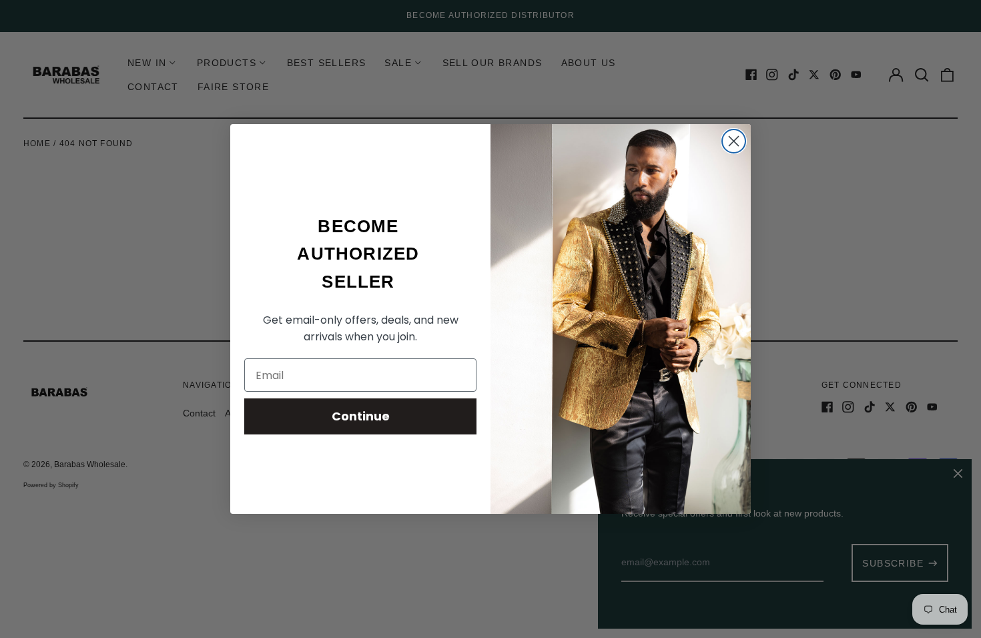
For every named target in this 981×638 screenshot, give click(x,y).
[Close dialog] (733, 141)
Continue (361, 416)
